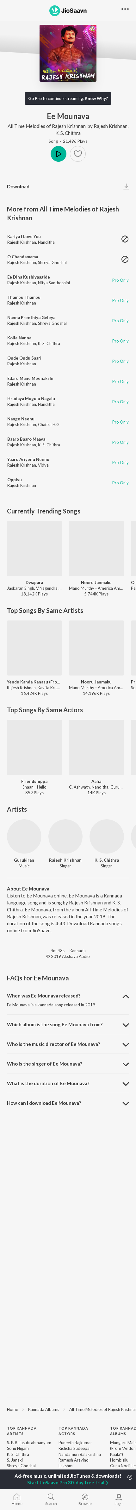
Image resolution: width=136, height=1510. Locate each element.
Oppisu (14, 479)
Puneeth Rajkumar (75, 1442)
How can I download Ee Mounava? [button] (44, 1103)
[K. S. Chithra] (107, 836)
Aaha (96, 781)
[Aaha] (96, 747)
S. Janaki (15, 1460)
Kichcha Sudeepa (74, 1448)
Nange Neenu (20, 418)
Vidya (43, 465)
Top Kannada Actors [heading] (73, 1431)
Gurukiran (24, 860)
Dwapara (34, 582)
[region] (68, 1409)
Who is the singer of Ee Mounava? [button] (44, 1063)
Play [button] (58, 154)
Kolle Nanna (19, 337)
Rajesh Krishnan (110, 126)
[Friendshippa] (34, 747)
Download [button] (18, 186)
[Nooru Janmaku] (96, 548)
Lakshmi (66, 1465)
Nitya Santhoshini (54, 282)
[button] (78, 154)
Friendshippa (34, 781)
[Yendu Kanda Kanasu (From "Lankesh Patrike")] (34, 648)
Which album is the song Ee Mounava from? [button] (54, 1024)
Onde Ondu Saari (24, 358)
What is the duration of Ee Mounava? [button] (48, 1083)
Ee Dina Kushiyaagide (28, 277)
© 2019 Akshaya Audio (68, 956)
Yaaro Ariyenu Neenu (28, 459)
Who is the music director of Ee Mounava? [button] (53, 1044)
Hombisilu (119, 1460)
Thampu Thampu (23, 297)
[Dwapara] (34, 548)
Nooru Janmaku (96, 582)
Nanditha (46, 242)
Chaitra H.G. (49, 424)
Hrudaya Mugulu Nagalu (31, 398)
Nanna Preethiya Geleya (31, 317)
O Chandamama (22, 256)
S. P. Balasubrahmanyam (29, 1442)
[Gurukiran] (24, 836)
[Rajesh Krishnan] (65, 836)
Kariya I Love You (24, 236)
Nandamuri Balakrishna (80, 1454)
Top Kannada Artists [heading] (22, 1431)
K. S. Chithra (68, 133)
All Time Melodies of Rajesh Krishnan (47, 126)
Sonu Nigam (18, 1448)
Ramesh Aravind (74, 1460)
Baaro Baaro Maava (26, 439)
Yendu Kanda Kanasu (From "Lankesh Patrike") (34, 681)
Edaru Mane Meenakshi (30, 378)
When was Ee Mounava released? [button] (43, 995)
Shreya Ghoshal (52, 262)
